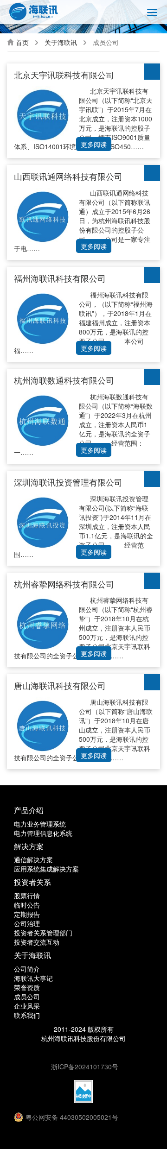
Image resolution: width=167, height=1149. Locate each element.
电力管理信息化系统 (43, 833)
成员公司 (27, 996)
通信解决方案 (33, 859)
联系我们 (27, 1015)
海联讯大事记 (33, 978)
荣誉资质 (27, 987)
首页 (22, 42)
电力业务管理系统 (40, 823)
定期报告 (27, 914)
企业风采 (27, 1005)
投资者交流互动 (36, 942)
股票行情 (27, 895)
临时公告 (27, 904)
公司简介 (27, 968)
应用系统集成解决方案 (46, 868)
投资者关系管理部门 (43, 932)
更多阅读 (94, 144)
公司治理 (27, 923)
